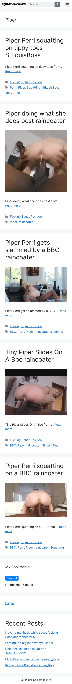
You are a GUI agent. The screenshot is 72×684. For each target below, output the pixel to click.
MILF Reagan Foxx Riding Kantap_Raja (32, 659)
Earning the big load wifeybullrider (29, 643)
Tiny (55, 445)
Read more (13, 71)
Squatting (33, 87)
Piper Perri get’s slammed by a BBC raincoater (32, 250)
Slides (46, 445)
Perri (13, 87)
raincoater (26, 222)
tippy (8, 93)
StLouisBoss (50, 87)
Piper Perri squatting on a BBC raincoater (34, 469)
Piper (21, 87)
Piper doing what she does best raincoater (35, 117)
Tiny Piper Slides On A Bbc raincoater (33, 355)
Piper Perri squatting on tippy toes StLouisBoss (34, 48)
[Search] (57, 4)
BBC (13, 331)
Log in (9, 603)
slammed (56, 331)
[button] (67, 4)
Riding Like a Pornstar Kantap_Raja (29, 665)
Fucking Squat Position (26, 82)
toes (17, 93)
